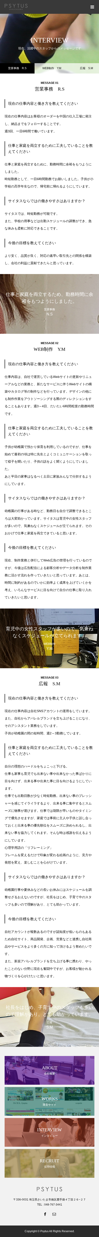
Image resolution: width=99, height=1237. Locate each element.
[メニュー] (92, 7)
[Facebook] (45, 1214)
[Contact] (54, 1214)
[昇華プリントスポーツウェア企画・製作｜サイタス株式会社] (45, 7)
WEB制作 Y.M (51, 68)
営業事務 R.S (17, 68)
